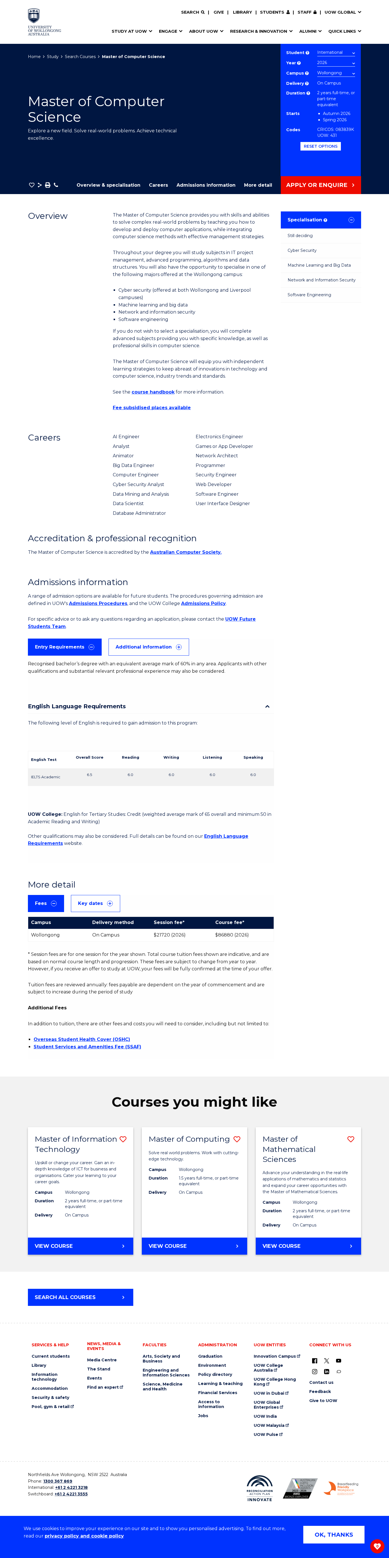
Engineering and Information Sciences (166, 1373)
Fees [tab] (41, 903)
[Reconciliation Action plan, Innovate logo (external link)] (259, 1488)
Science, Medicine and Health (163, 1387)
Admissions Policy (203, 603)
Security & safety (50, 1397)
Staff (305, 12)
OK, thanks (334, 1534)
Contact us (321, 1382)
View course (73, 1249)
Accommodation (50, 1388)
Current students (51, 1356)
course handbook (153, 392)
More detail (258, 185)
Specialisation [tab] (307, 220)
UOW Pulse (266, 1434)
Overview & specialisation (108, 185)
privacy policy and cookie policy (84, 1536)
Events (94, 1378)
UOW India (265, 1416)
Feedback (320, 1391)
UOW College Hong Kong (275, 1382)
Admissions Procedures (98, 603)
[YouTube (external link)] (338, 1360)
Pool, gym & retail (50, 1406)
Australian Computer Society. (186, 552)
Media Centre (102, 1360)
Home (34, 56)
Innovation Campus (275, 1356)
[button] (32, 185)
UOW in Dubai (269, 1393)
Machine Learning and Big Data (319, 265)
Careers (158, 185)
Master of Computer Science (133, 56)
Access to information (211, 1404)
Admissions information (206, 185)
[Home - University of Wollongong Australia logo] (44, 22)
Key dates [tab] (90, 903)
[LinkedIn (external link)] (326, 1371)
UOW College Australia (268, 1368)
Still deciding (300, 235)
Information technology (45, 1377)
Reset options (320, 146)
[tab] (65, 647)
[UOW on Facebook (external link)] (314, 1360)
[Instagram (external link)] (314, 1371)
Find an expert (103, 1387)
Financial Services (217, 1392)
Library (242, 12)
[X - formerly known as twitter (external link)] (326, 1360)
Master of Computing (189, 1139)
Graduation (210, 1356)
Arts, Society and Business (161, 1359)
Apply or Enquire (316, 185)
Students (272, 12)
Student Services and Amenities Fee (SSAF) (87, 1046)
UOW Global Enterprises (267, 1405)
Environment (212, 1365)
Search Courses (80, 56)
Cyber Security (302, 250)
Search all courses (65, 1297)
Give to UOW (323, 1400)
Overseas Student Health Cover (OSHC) (82, 1039)
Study (53, 56)
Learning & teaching (220, 1383)
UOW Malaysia (269, 1425)
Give (219, 12)
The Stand (98, 1369)
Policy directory (215, 1374)
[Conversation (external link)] (338, 1371)
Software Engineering (309, 294)
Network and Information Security (322, 280)
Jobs (203, 1415)
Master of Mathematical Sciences (289, 1149)
